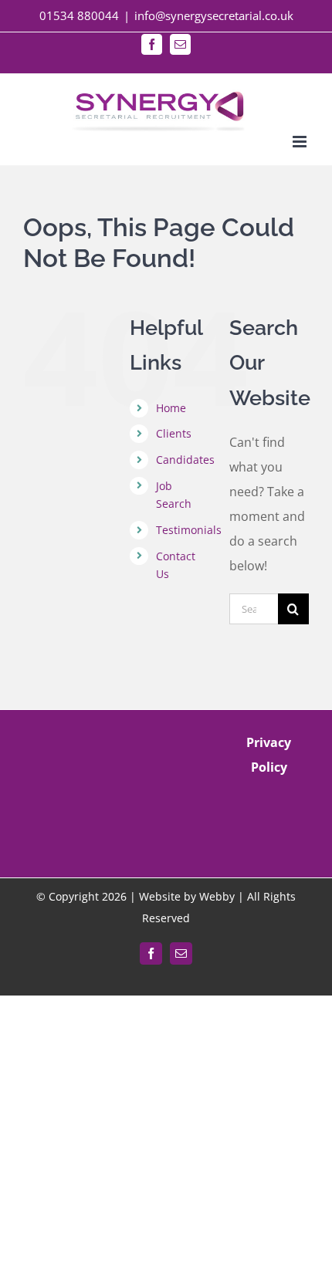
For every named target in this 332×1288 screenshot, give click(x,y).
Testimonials (189, 529)
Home (171, 408)
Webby (217, 896)
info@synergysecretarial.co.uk (213, 15)
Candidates (185, 459)
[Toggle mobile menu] (301, 142)
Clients (173, 433)
